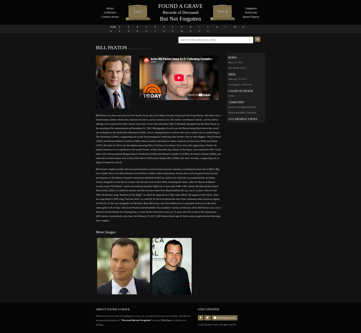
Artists (110, 8)
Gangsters (251, 8)
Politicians (251, 12)
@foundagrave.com (225, 318)
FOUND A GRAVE (180, 6)
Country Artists (110, 16)
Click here (166, 320)
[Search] (258, 39)
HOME (113, 27)
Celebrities (110, 12)
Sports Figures (251, 16)
